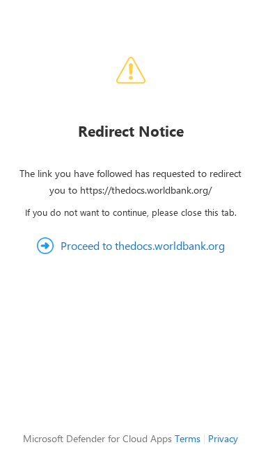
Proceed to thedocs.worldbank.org (143, 245)
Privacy (223, 438)
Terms (187, 438)
